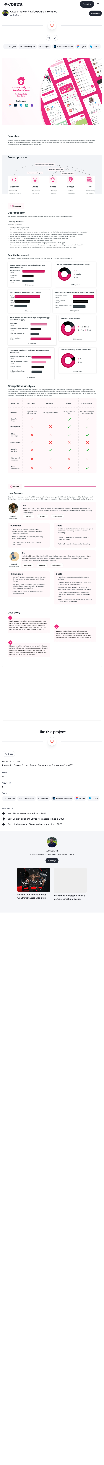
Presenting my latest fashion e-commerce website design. (70, 897)
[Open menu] (98, 4)
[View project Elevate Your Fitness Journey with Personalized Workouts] (33, 880)
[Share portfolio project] (55, 38)
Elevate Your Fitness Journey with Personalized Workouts (31, 896)
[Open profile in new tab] (5, 13)
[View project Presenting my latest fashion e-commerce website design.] (70, 880)
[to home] (13, 4)
